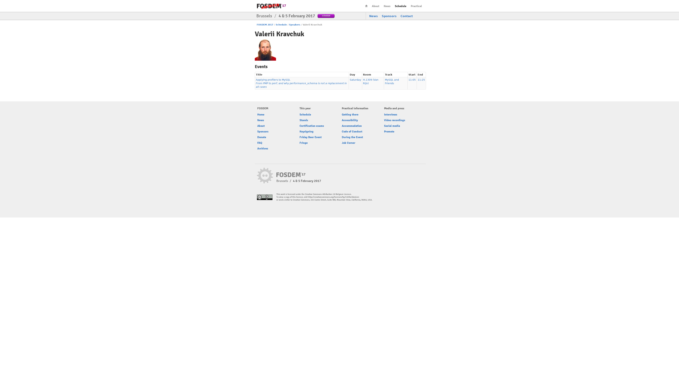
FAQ (259, 143)
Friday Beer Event (311, 137)
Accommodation (352, 126)
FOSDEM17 (271, 6)
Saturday (355, 79)
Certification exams (312, 126)
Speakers (294, 25)
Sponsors (389, 16)
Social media (392, 126)
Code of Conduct (352, 131)
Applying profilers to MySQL (301, 83)
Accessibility (350, 120)
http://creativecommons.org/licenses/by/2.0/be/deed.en (333, 197)
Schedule (400, 6)
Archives (262, 148)
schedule (326, 15)
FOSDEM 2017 (265, 25)
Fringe (304, 143)
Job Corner (348, 143)
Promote (389, 131)
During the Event (352, 137)
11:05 (412, 79)
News (387, 6)
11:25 (421, 79)
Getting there (350, 114)
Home (366, 6)
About (375, 6)
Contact (407, 16)
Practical (416, 6)
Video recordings (394, 120)
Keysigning (307, 131)
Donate (261, 137)
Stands (304, 120)
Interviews (390, 114)
